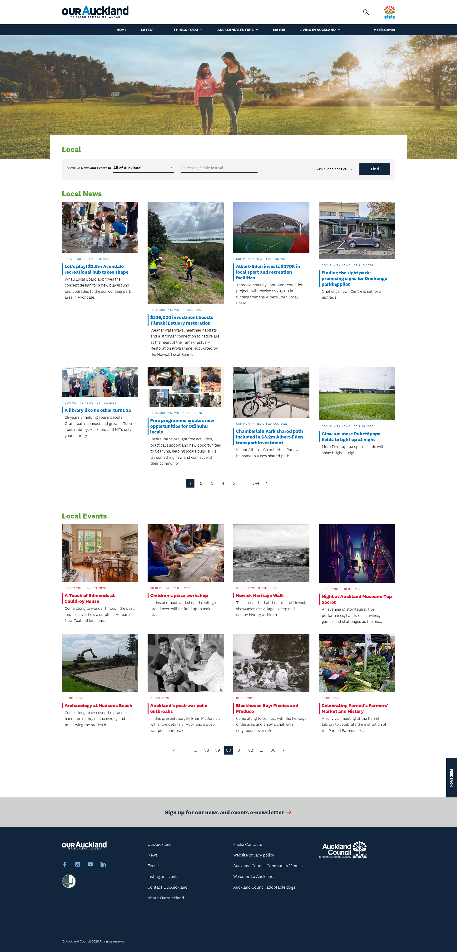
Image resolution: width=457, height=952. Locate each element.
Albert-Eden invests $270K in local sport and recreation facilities (268, 272)
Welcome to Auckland (253, 876)
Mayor (279, 29)
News (153, 855)
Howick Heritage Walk (260, 595)
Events (154, 865)
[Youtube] (90, 865)
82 (250, 750)
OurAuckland (160, 844)
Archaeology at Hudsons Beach (98, 705)
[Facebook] (65, 865)
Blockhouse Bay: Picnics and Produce (267, 708)
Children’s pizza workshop (179, 595)
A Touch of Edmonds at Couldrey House (90, 598)
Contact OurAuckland (168, 887)
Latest (147, 29)
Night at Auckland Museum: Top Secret (357, 599)
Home (122, 29)
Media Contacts (247, 844)
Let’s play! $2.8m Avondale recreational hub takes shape (97, 269)
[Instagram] (77, 865)
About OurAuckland (166, 898)
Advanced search (332, 169)
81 (239, 750)
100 (272, 750)
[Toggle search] (366, 12)
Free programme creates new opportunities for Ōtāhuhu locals (182, 426)
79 (217, 750)
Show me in (89, 168)
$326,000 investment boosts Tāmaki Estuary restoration (181, 320)
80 (228, 750)
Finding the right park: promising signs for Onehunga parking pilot (354, 278)
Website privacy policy (253, 855)
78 (206, 750)
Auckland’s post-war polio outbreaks (178, 708)
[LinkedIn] (103, 865)
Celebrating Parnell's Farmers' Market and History (355, 708)
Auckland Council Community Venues (268, 865)
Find (375, 168)
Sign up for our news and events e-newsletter (224, 812)
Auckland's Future (235, 29)
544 (255, 483)
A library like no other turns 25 (98, 410)
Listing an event (162, 876)
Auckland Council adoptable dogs (264, 887)
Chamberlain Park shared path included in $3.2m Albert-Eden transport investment (269, 436)
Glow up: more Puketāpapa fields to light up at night (351, 436)
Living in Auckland (317, 29)
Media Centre (384, 29)
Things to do (186, 29)
